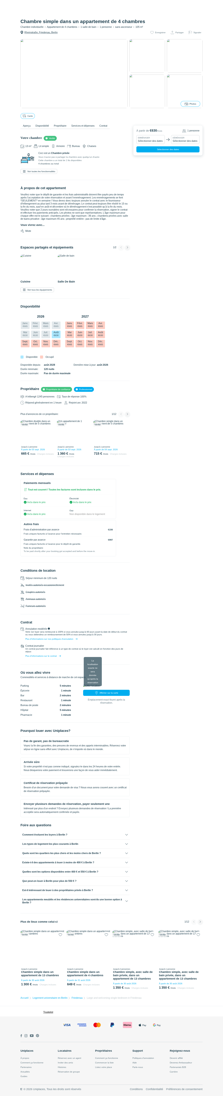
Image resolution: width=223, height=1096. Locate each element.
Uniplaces (26, 1050)
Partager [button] (179, 32)
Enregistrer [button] (160, 32)
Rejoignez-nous (180, 1050)
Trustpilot (48, 1012)
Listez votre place (103, 1067)
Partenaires (26, 1067)
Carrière (174, 1072)
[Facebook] (21, 1036)
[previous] (24, 432)
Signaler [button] (197, 32)
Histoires (62, 1067)
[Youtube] (32, 1035)
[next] (50, 432)
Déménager (178, 138)
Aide (134, 1063)
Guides (23, 1076)
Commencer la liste (104, 1063)
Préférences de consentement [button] (184, 1089)
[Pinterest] (37, 1036)
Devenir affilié (176, 1058)
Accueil (24, 998)
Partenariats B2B (178, 1067)
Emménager (144, 138)
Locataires (64, 1050)
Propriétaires (103, 1050)
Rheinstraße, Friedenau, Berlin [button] (41, 32)
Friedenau (77, 998)
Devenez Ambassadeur (181, 1063)
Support (137, 1050)
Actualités (25, 1072)
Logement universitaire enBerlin (50, 998)
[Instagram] (25, 1036)
